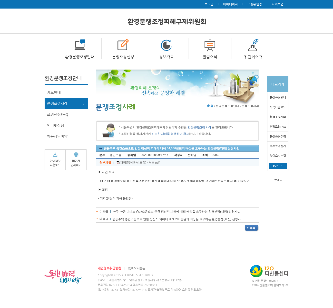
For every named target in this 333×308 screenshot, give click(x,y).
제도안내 (54, 92)
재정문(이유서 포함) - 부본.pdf (139, 162)
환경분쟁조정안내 (79, 56)
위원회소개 (253, 56)
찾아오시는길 (137, 268)
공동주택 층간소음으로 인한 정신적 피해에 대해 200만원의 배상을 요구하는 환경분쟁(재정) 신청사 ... (178, 219)
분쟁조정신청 (123, 56)
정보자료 (166, 56)
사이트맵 (278, 4)
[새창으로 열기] (55, 159)
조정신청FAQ (57, 114)
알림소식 (210, 56)
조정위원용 (254, 4)
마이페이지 (230, 4)
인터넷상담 (55, 125)
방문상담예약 (57, 136)
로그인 (209, 4)
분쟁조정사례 (57, 103)
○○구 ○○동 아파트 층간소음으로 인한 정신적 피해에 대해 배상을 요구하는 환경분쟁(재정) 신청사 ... (176, 211)
